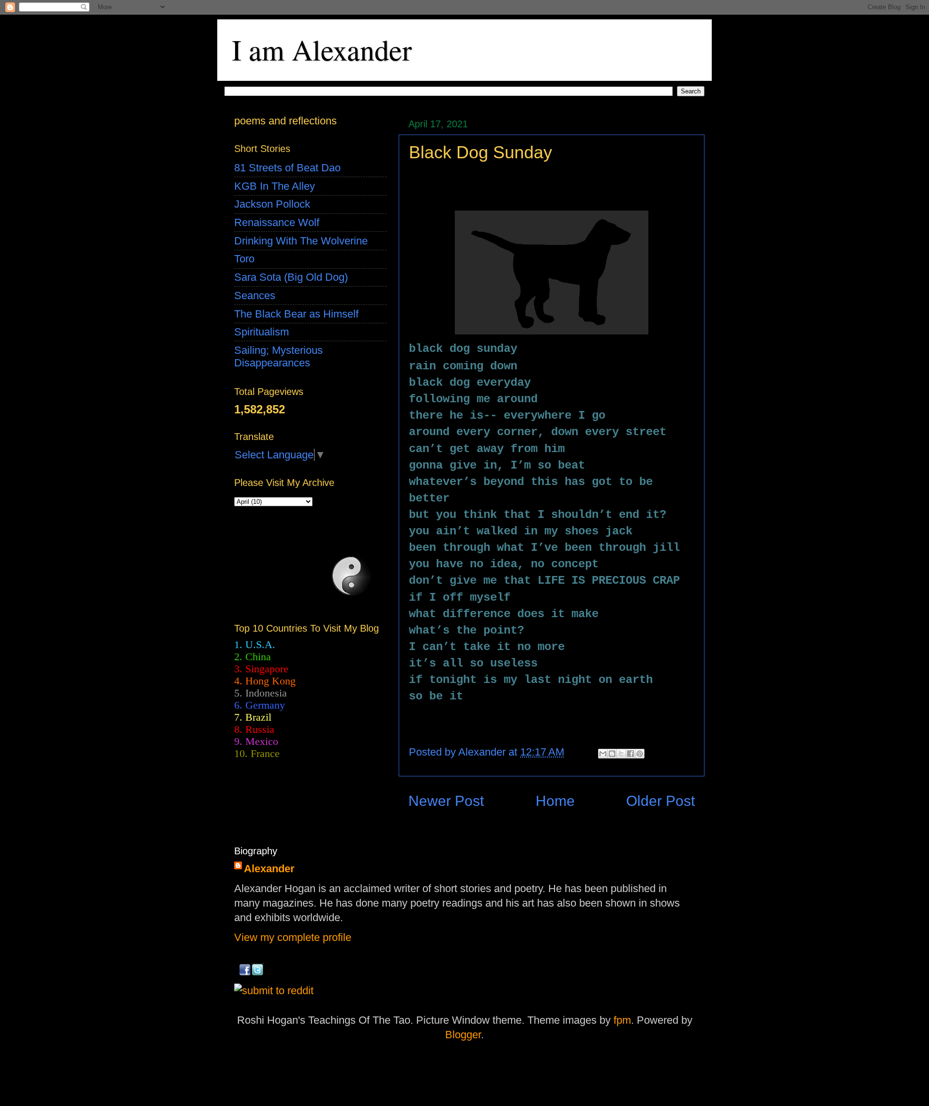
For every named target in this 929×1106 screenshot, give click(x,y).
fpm (622, 1020)
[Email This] (603, 753)
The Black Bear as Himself (296, 314)
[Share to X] (621, 753)
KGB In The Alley (274, 186)
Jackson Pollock (272, 204)
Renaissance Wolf (276, 222)
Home (555, 801)
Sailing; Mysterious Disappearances (278, 356)
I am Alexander (322, 49)
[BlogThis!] (612, 753)
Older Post (660, 801)
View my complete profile (292, 937)
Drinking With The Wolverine (301, 241)
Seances (254, 295)
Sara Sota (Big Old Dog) (291, 277)
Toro (244, 259)
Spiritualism (261, 332)
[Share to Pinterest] (639, 753)
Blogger (463, 1035)
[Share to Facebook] (630, 753)
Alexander (269, 869)
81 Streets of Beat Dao (287, 168)
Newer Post (446, 801)
